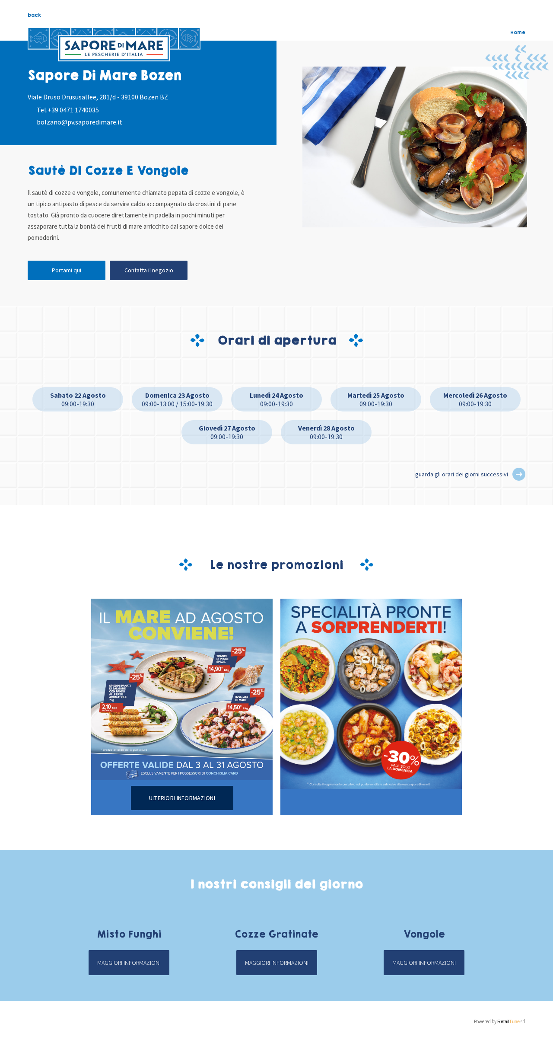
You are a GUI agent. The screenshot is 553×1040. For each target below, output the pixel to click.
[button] (518, 474)
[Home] (114, 44)
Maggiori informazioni (129, 963)
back (34, 15)
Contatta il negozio (148, 270)
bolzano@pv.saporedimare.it (79, 122)
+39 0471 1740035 (73, 109)
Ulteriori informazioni (182, 798)
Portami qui (66, 270)
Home (517, 32)
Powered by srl (499, 1021)
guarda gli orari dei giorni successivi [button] (461, 474)
